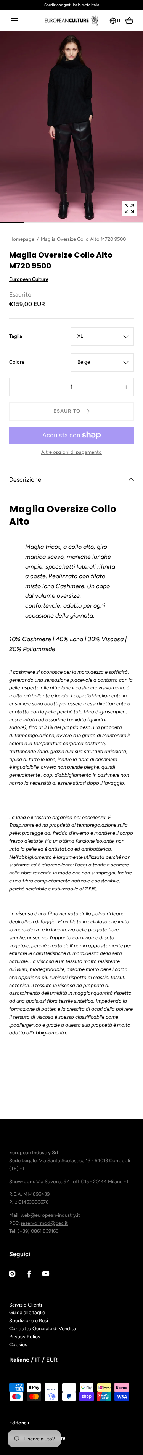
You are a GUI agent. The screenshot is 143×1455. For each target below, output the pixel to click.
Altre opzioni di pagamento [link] (71, 452)
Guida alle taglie (27, 1312)
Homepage (21, 239)
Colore (16, 362)
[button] (14, 20)
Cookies (18, 1344)
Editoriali (19, 1423)
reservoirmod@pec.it (44, 1223)
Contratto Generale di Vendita (42, 1328)
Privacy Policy (24, 1336)
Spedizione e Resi (28, 1320)
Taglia (15, 336)
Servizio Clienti (25, 1305)
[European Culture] (71, 20)
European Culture (28, 279)
